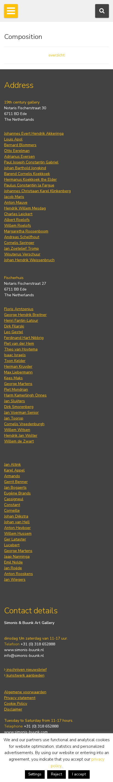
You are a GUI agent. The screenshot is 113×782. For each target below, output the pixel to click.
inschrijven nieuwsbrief (26, 669)
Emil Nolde (13, 562)
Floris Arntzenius (18, 309)
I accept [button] (79, 774)
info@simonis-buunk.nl (24, 655)
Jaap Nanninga (17, 556)
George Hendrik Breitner (25, 314)
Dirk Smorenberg (18, 406)
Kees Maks (13, 378)
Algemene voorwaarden (25, 692)
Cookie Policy (15, 703)
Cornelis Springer (19, 242)
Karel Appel (14, 470)
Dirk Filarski (14, 326)
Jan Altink (12, 464)
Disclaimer (13, 709)
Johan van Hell (17, 522)
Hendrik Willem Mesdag (25, 208)
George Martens (18, 383)
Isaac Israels (15, 355)
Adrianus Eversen (19, 156)
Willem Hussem (18, 533)
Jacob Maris (14, 196)
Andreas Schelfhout (21, 237)
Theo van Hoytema (21, 349)
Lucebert (11, 545)
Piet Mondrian (16, 389)
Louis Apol (13, 139)
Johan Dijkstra (16, 516)
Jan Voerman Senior (21, 412)
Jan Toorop (13, 418)
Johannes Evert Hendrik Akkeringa (34, 133)
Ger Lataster (15, 539)
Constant (12, 504)
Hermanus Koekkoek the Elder (30, 179)
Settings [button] (34, 774)
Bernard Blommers (20, 145)
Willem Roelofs (17, 225)
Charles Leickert (18, 214)
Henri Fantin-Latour (21, 320)
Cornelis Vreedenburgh (24, 424)
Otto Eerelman (17, 150)
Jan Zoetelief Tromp (21, 248)
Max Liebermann (18, 372)
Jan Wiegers (15, 579)
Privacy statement (19, 697)
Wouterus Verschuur (22, 254)
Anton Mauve (15, 202)
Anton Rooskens (18, 573)
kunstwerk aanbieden (24, 675)
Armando (12, 476)
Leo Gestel (13, 332)
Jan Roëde (13, 568)
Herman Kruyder (18, 366)
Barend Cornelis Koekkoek (27, 173)
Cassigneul (13, 499)
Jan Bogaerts (15, 487)
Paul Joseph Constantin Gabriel (31, 162)
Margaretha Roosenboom (26, 231)
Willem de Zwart (19, 441)
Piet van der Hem (19, 343)
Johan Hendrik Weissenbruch (29, 260)
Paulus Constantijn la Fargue (29, 185)
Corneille (12, 510)
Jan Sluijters (14, 401)
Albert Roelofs (17, 219)
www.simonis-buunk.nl (24, 649)
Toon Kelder (15, 360)
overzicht (56, 55)
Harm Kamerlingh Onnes (25, 395)
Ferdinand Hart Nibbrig (24, 337)
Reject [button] (56, 774)
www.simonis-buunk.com (26, 732)
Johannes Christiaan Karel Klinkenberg (37, 191)
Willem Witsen (17, 429)
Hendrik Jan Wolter (20, 435)
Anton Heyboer (17, 527)
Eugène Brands (17, 493)
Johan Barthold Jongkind (25, 168)
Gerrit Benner (16, 481)
